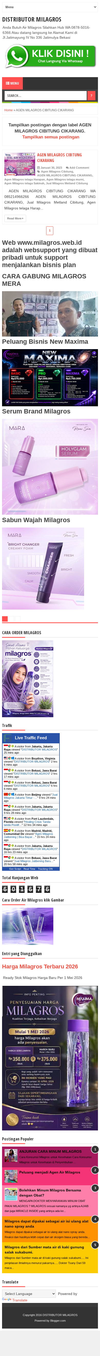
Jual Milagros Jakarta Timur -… (30, 796)
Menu (14, 83)
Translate (19, 1300)
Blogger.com (58, 1320)
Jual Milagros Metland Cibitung (67, 183)
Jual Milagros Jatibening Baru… (34, 861)
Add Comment (79, 167)
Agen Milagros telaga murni (65, 179)
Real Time (29, 868)
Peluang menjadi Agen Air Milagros (49, 1172)
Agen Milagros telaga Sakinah (24, 183)
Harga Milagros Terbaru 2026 (40, 966)
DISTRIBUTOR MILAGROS (31, 19)
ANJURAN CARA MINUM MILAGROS (50, 1151)
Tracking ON (45, 868)
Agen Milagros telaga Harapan (24, 179)
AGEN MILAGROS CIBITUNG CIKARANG (64, 175)
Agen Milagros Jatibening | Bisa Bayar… (28, 835)
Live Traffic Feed (31, 738)
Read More (14, 218)
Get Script (15, 868)
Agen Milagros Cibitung (57, 171)
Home (8, 110)
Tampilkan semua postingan (50, 137)
